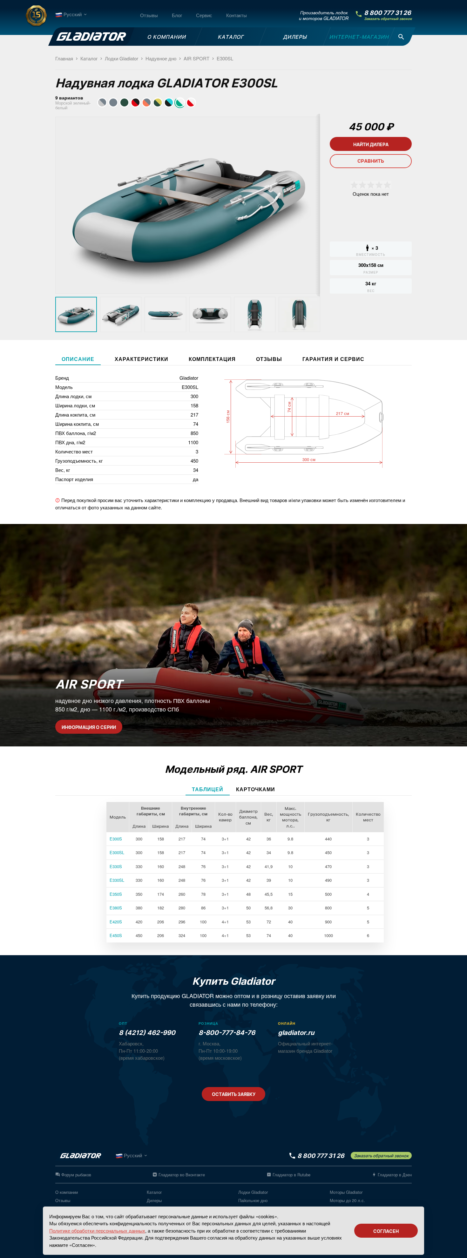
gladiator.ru (296, 1033)
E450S (116, 935)
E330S (116, 866)
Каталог (154, 1192)
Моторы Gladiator (346, 1192)
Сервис (204, 15)
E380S (116, 908)
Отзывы (149, 15)
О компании (66, 1192)
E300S (116, 839)
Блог (177, 15)
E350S (116, 894)
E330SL (117, 880)
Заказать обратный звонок (388, 19)
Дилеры (154, 1200)
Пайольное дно (252, 1200)
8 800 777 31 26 (387, 13)
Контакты (236, 15)
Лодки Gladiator (253, 1192)
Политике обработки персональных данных (97, 1230)
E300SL (117, 852)
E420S (116, 922)
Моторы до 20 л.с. (347, 1200)
